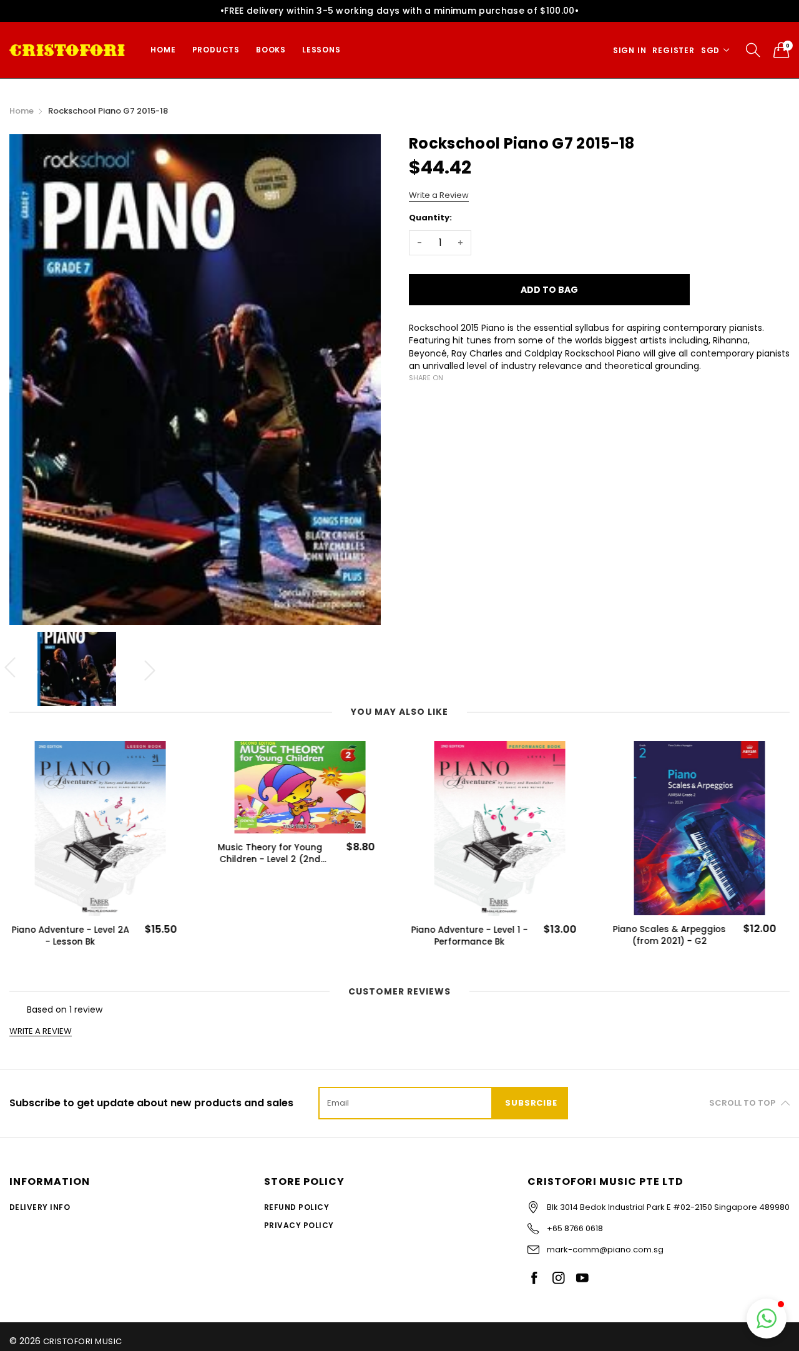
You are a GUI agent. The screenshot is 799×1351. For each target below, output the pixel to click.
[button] (767, 1319)
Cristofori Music (82, 1341)
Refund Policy (296, 1207)
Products (216, 49)
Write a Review (439, 195)
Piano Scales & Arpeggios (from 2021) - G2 (668, 935)
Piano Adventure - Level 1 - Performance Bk (469, 936)
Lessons (321, 49)
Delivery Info (39, 1207)
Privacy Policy (299, 1225)
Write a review (40, 1031)
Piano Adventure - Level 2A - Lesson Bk (70, 936)
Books (271, 49)
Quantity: (430, 218)
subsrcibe (531, 1103)
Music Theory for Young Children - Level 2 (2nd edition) (269, 853)
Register (673, 50)
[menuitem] (163, 49)
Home (162, 49)
